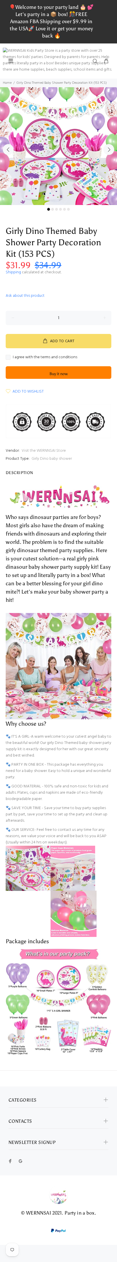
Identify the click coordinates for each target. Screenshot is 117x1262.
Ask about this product (25, 295)
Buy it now (58, 373)
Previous (8, 149)
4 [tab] (60, 209)
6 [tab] (68, 209)
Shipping (13, 272)
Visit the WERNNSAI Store (44, 450)
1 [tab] (48, 209)
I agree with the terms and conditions (45, 357)
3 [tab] (56, 209)
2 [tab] (52, 209)
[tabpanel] (58, 146)
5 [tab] (64, 209)
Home (7, 83)
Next (108, 149)
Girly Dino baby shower (52, 458)
